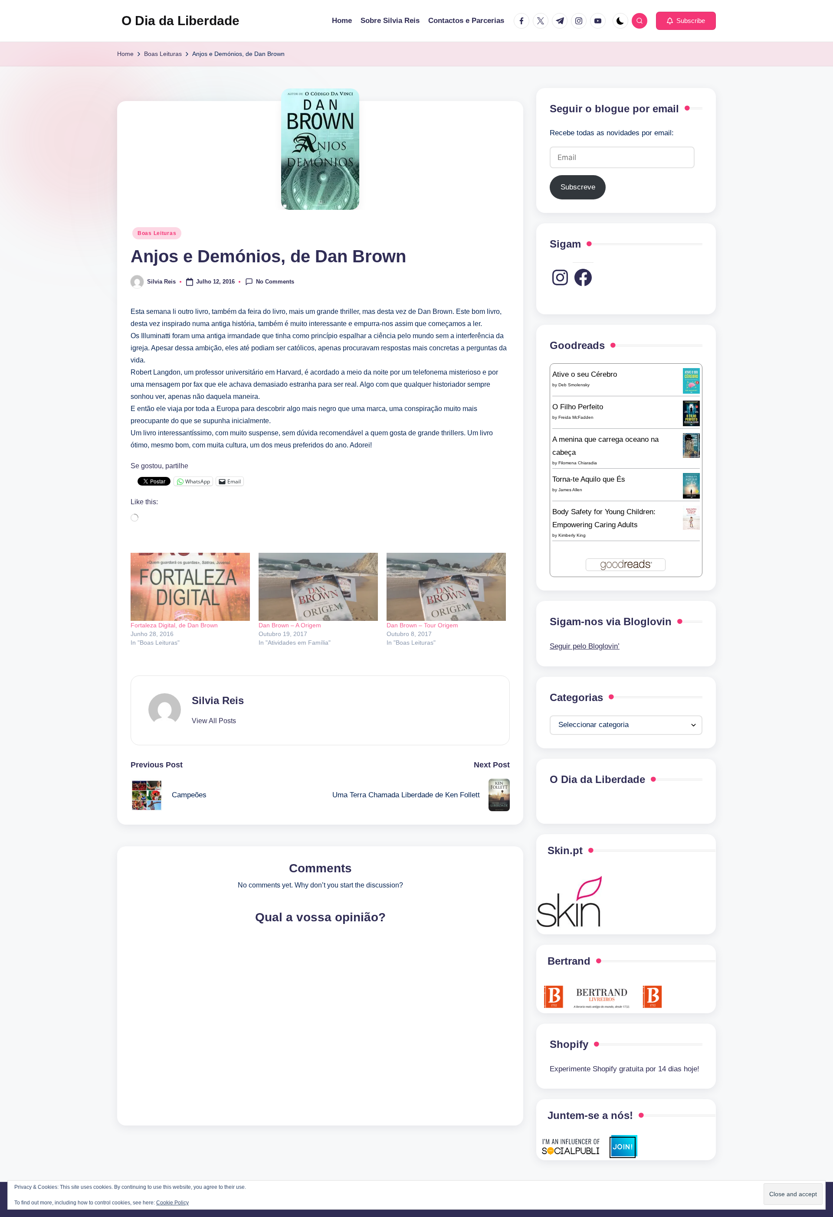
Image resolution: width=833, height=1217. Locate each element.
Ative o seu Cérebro (584, 374)
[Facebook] (583, 277)
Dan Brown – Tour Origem (422, 625)
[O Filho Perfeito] (691, 413)
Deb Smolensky (574, 384)
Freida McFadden (576, 417)
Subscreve (578, 187)
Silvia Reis (218, 700)
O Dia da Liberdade (180, 20)
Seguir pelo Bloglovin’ (585, 646)
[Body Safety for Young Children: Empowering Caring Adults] (691, 517)
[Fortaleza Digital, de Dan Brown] (190, 587)
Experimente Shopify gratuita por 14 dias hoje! (624, 1069)
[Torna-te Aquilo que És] (691, 485)
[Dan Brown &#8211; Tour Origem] (446, 587)
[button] (686, 21)
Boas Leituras (157, 233)
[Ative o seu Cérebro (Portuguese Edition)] (691, 380)
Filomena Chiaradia (577, 462)
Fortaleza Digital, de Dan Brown (174, 625)
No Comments (275, 281)
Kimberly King (572, 535)
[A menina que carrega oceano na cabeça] (691, 445)
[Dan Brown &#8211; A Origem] (318, 587)
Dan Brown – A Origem (290, 625)
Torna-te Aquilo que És (588, 479)
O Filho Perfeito (577, 407)
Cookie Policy (172, 1203)
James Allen (570, 489)
